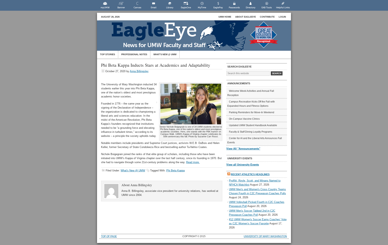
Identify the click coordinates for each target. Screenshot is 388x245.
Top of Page (109, 236)
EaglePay (218, 7)
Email (153, 7)
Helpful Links (283, 7)
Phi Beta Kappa (175, 170)
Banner (121, 7)
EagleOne (186, 7)
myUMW (105, 7)
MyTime (202, 7)
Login (282, 17)
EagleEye (198, 37)
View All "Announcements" (243, 148)
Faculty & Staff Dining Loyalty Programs (250, 131)
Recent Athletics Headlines (250, 174)
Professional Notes (134, 54)
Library (169, 7)
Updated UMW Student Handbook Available (253, 125)
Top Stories (107, 54)
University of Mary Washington (265, 236)
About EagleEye (245, 17)
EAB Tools (266, 7)
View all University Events (242, 164)
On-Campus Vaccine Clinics (244, 118)
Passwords (234, 7)
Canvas (137, 7)
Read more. (193, 162)
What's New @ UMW (133, 170)
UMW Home (224, 17)
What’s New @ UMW (164, 54)
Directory (250, 7)
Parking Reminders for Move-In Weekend (251, 112)
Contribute (267, 17)
